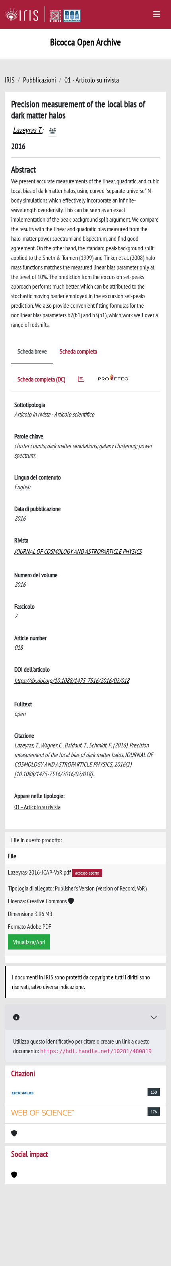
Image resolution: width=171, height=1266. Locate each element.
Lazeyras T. (27, 130)
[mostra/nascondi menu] (156, 14)
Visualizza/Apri (29, 942)
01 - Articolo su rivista (91, 80)
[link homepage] (25, 14)
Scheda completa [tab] (78, 351)
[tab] (81, 380)
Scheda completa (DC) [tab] (41, 379)
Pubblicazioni (39, 80)
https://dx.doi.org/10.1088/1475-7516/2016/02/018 (71, 680)
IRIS (10, 80)
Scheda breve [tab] (32, 351)
